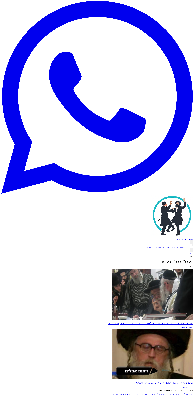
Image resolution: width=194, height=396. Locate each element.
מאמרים (188, 247)
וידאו (168, 247)
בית (192, 247)
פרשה (159, 247)
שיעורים (164, 247)
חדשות (184, 247)
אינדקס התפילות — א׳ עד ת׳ (184, 394)
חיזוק (171, 247)
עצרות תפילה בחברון (158, 394)
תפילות (179, 247)
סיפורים (175, 247)
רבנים (152, 247)
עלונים (156, 247)
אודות (148, 247)
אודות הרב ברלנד (170, 394)
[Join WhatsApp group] (97, 193)
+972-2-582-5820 (137, 394)
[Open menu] (192, 245)
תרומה (191, 253)
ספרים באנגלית (147, 394)
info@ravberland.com (124, 394)
